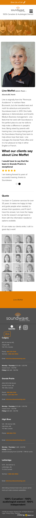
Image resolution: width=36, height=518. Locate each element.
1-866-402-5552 (13, 371)
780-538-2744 (11, 410)
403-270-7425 (11, 369)
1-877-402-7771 (12, 412)
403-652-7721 (11, 450)
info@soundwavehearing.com (15, 376)
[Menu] (31, 10)
